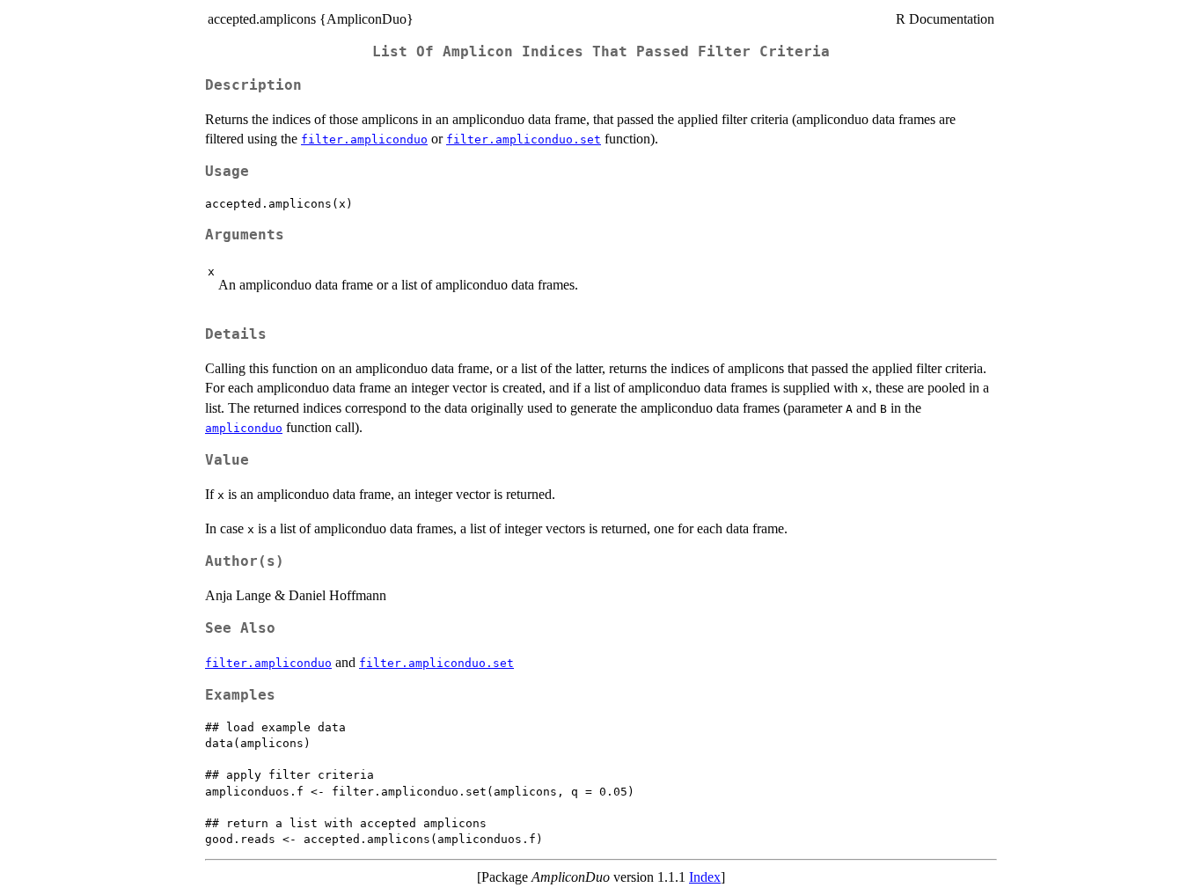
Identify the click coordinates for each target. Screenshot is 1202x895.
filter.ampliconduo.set (523, 139)
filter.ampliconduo (364, 139)
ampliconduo (243, 428)
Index (705, 876)
